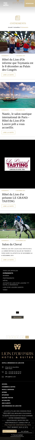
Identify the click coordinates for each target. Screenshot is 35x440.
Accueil (10, 27)
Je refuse (24, 431)
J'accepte (10, 431)
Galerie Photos (7, 397)
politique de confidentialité (17, 425)
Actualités (17, 27)
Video (5, 290)
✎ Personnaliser (17, 435)
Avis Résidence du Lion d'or (11, 406)
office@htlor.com (10, 376)
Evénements (5, 55)
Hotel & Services (8, 389)
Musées (6, 275)
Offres (4, 392)
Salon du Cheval (12, 244)
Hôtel (5, 280)
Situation (5, 395)
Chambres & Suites (8, 387)
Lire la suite (8, 75)
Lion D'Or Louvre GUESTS (13, 287)
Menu (6, 5)
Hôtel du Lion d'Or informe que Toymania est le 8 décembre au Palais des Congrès (17, 64)
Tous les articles (10, 270)
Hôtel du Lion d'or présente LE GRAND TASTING (15, 198)
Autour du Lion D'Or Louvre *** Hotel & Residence (16, 284)
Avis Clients (6, 403)
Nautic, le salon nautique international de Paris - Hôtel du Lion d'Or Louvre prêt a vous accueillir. (17, 120)
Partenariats (8, 278)
